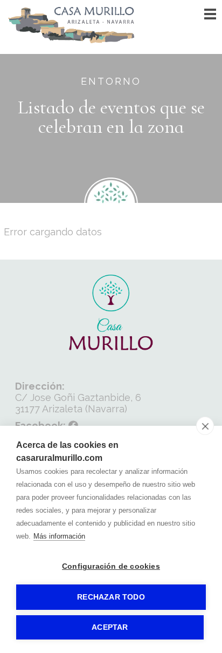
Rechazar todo (111, 597)
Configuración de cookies (111, 566)
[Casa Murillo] (71, 40)
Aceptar (110, 627)
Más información (59, 536)
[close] (205, 426)
